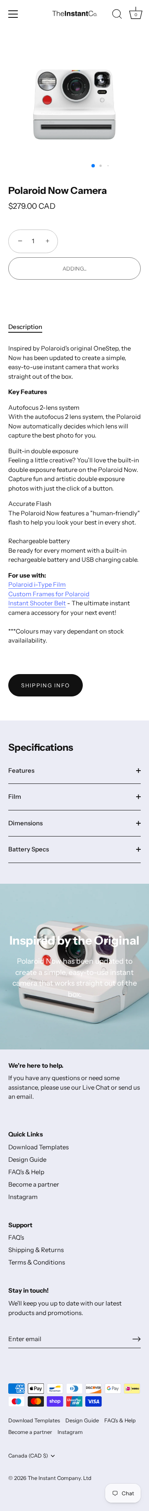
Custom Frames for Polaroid (48, 594)
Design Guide (27, 1159)
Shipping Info (45, 685)
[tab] (29, 327)
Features (21, 770)
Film (14, 796)
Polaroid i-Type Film (37, 584)
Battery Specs (28, 849)
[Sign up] (136, 1339)
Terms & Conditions (36, 1262)
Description (25, 327)
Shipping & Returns (36, 1250)
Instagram (23, 1197)
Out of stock (74, 268)
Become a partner (33, 1184)
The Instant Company (54, 1478)
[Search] (117, 15)
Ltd (87, 1478)
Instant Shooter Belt (37, 603)
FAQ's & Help (26, 1172)
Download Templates (38, 1147)
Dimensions (25, 823)
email (24, 1096)
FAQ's (16, 1237)
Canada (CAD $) (28, 1456)
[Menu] (13, 14)
